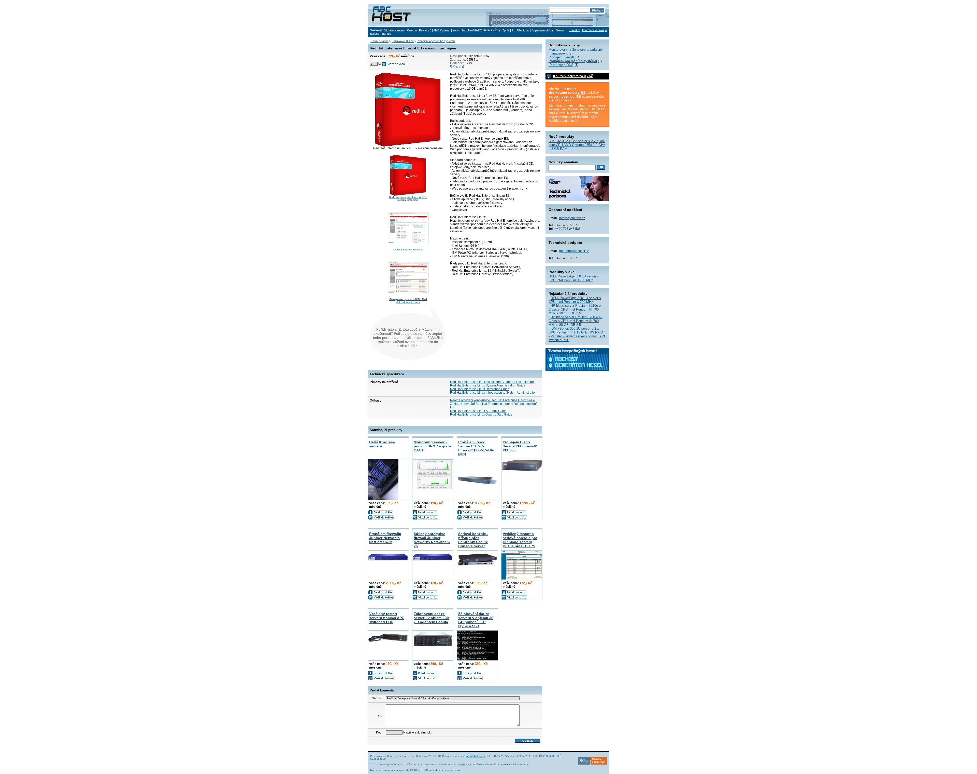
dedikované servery (564, 93)
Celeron (412, 30)
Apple (505, 30)
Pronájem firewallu (562, 57)
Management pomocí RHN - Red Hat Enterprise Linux (408, 300)
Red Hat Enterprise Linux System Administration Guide (487, 385)
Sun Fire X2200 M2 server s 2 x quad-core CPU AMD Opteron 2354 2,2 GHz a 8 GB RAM (577, 145)
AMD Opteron (441, 30)
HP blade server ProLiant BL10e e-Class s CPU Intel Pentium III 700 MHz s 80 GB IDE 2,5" (575, 321)
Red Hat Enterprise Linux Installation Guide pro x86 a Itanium (492, 382)
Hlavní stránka (379, 41)
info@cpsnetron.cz (572, 218)
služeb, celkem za (573, 76)
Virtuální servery (394, 30)
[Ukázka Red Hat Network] (409, 247)
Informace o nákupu (594, 30)
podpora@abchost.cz (574, 251)
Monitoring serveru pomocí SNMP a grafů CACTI (432, 446)
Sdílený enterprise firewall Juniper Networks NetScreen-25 (432, 540)
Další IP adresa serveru (382, 444)
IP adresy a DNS (561, 65)
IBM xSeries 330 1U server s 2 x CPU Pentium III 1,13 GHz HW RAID (576, 330)
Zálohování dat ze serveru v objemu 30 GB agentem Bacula (431, 618)
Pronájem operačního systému (436, 41)
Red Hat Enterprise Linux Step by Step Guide (481, 414)
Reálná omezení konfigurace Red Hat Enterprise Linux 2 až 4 (492, 400)
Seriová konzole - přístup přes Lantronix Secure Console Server (473, 540)
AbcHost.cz (464, 764)
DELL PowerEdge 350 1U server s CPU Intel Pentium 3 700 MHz (574, 278)
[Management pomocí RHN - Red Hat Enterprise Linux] (409, 297)
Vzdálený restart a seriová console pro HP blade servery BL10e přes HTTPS (520, 540)
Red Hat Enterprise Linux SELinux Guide (478, 411)
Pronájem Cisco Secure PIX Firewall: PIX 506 (520, 446)
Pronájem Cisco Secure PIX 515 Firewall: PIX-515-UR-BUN (476, 448)
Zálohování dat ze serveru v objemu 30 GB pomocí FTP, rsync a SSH (475, 620)
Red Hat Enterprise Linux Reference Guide (479, 389)
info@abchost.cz (475, 756)
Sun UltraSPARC (471, 30)
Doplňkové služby (542, 30)
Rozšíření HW (520, 30)
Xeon (456, 30)
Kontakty (574, 30)
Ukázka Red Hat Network (408, 249)
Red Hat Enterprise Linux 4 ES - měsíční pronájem (408, 198)
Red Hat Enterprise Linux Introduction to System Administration (493, 392)
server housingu (562, 96)
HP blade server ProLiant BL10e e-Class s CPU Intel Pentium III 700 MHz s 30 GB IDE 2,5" (575, 309)
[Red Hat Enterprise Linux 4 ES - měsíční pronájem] (408, 194)
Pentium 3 (425, 30)
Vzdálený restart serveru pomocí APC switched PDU (386, 618)
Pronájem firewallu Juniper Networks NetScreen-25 (385, 538)
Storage (386, 33)
